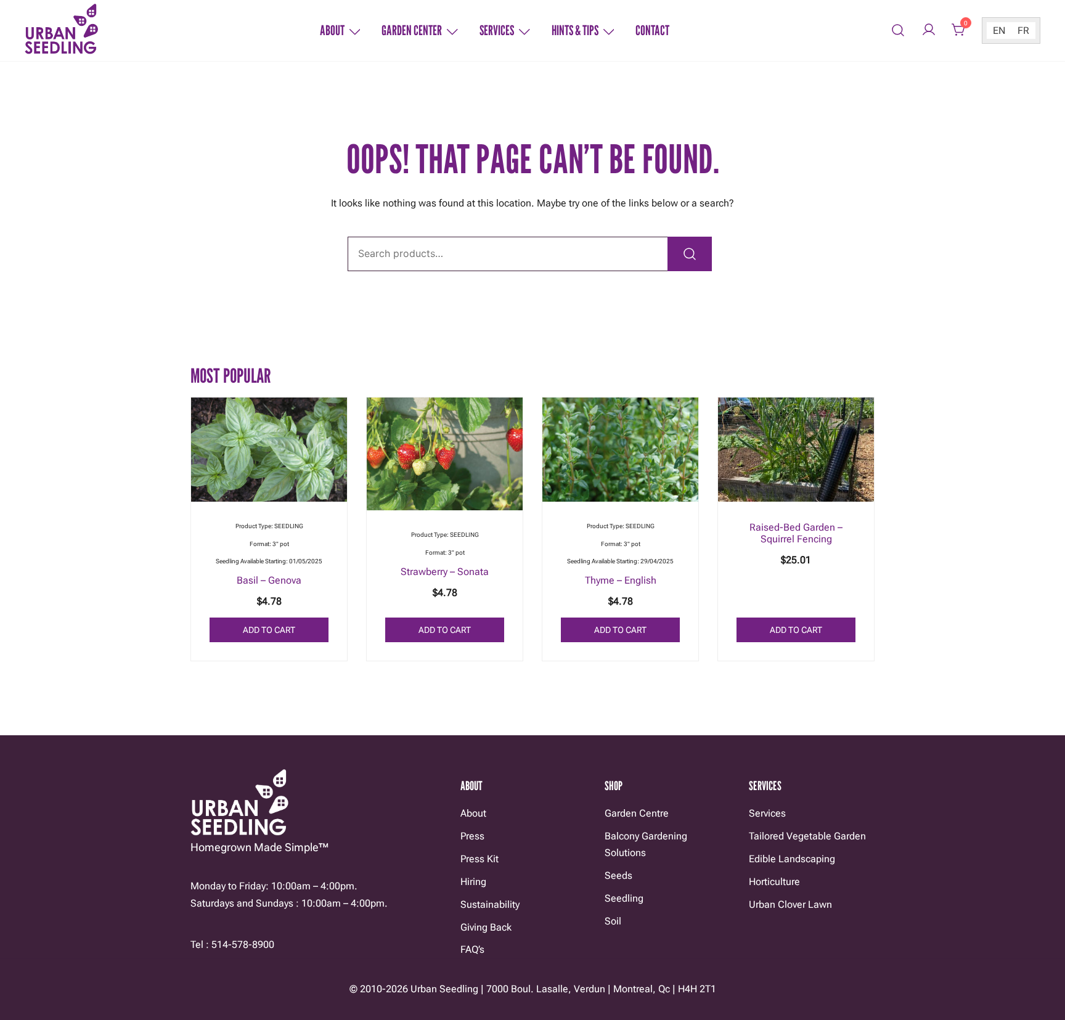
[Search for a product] (898, 30)
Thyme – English (620, 580)
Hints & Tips (575, 30)
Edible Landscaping (792, 859)
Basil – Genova (269, 580)
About (332, 30)
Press (472, 836)
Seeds (618, 875)
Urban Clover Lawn (790, 904)
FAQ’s (472, 949)
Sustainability (490, 904)
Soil (613, 921)
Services (496, 30)
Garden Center (412, 30)
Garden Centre (637, 813)
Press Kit (479, 859)
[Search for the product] (689, 254)
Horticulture (774, 881)
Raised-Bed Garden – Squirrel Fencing (796, 533)
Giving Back (486, 927)
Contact (652, 30)
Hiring (473, 881)
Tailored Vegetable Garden (807, 836)
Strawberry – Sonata (445, 571)
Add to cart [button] (269, 630)
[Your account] (928, 30)
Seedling (624, 898)
